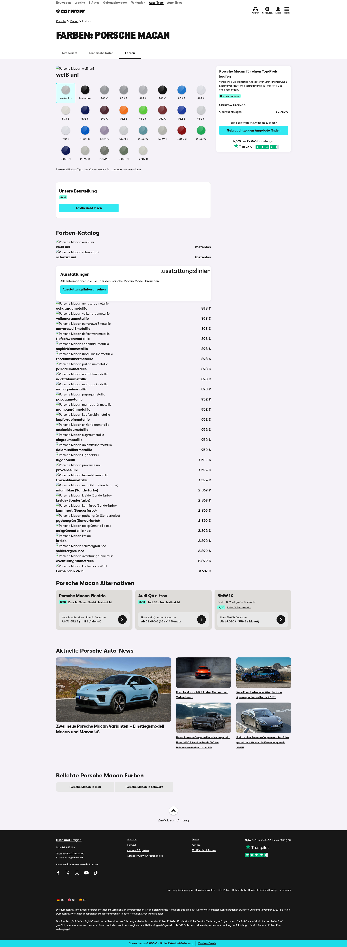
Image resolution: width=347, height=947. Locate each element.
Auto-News (174, 2)
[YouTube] (86, 874)
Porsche (61, 21)
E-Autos (94, 2)
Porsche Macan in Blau (85, 787)
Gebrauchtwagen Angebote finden (253, 130)
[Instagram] (77, 874)
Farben (130, 53)
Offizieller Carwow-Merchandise (145, 855)
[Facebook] (58, 874)
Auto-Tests (156, 2)
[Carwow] (70, 11)
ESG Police (224, 890)
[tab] (69, 53)
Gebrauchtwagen (115, 2)
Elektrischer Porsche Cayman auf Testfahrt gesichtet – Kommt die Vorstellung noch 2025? (262, 742)
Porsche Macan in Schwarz (144, 787)
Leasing (79, 2)
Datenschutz (239, 890)
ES (84, 899)
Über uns (132, 839)
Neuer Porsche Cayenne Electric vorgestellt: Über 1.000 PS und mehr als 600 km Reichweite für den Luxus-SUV (203, 742)
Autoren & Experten (138, 850)
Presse (195, 839)
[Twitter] (67, 874)
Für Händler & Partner (204, 850)
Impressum (285, 890)
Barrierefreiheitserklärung (262, 890)
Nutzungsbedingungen (180, 890)
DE (62, 899)
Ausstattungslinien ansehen (84, 289)
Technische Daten (101, 53)
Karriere (196, 844)
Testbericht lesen (89, 208)
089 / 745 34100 (74, 853)
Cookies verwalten (205, 890)
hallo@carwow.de (74, 857)
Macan (74, 21)
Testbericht (69, 53)
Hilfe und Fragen (69, 840)
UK (73, 899)
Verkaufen (138, 2)
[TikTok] (96, 874)
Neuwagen (63, 2)
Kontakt (131, 844)
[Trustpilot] (253, 146)
